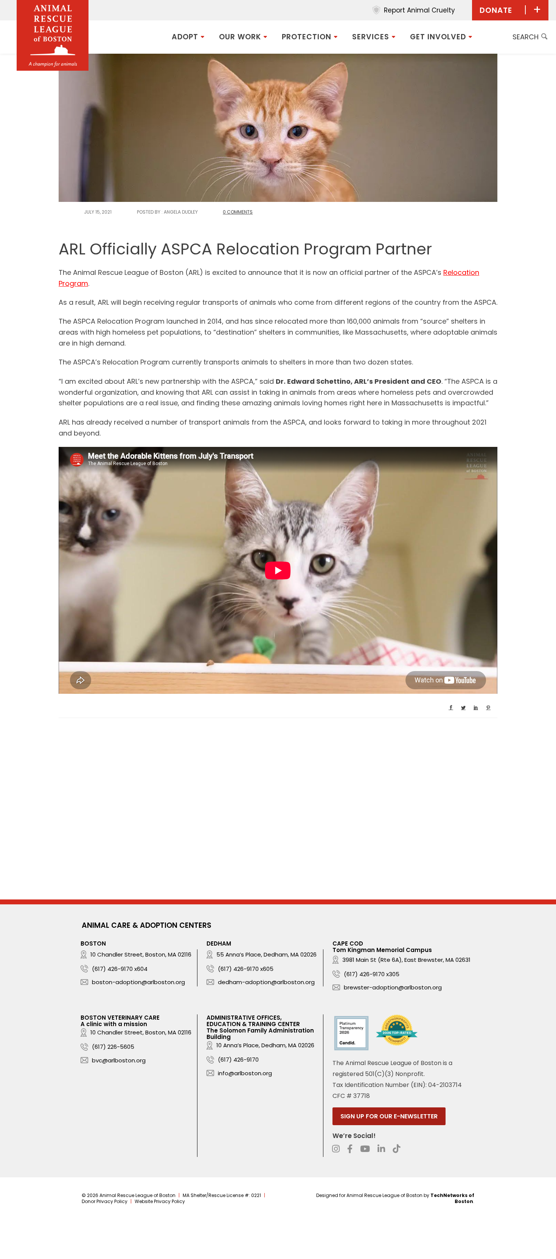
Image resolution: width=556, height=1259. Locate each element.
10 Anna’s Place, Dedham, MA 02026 (265, 1045)
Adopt (185, 37)
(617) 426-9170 (238, 1060)
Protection (306, 37)
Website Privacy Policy (160, 1201)
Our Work (240, 37)
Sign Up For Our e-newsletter (389, 1116)
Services (370, 37)
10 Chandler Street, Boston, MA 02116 (140, 954)
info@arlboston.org (245, 1073)
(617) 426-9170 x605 (245, 969)
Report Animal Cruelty (419, 10)
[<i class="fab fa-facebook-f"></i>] (350, 1148)
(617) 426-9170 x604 (120, 969)
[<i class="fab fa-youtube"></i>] (365, 1148)
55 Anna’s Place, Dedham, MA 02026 (266, 954)
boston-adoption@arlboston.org (138, 982)
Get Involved (438, 37)
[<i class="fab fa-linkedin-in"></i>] (381, 1148)
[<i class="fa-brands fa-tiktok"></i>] (396, 1148)
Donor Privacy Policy (104, 1201)
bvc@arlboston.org (119, 1060)
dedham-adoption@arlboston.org (266, 982)
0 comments (238, 212)
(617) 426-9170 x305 (371, 974)
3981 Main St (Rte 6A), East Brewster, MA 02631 (406, 960)
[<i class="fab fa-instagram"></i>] (336, 1148)
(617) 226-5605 (113, 1047)
